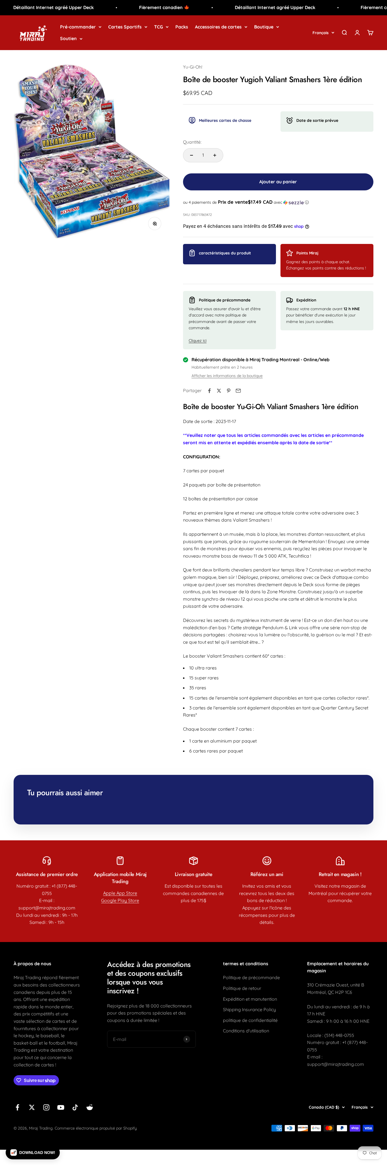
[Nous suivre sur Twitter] (32, 1107)
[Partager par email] (238, 391)
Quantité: (192, 142)
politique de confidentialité (250, 1020)
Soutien (68, 38)
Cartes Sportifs (125, 26)
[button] (278, 202)
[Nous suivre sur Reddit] (89, 1107)
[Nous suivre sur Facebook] (17, 1107)
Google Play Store (120, 900)
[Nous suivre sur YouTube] (61, 1107)
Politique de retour (242, 988)
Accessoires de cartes (218, 26)
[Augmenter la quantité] (215, 155)
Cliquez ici (198, 340)
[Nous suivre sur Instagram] (46, 1107)
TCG (158, 26)
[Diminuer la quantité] (191, 155)
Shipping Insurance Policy (249, 1009)
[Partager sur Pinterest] (228, 391)
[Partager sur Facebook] (209, 391)
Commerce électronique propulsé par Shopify (96, 1128)
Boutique (263, 26)
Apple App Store (120, 893)
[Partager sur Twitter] (219, 391)
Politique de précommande (251, 977)
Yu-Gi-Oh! (192, 67)
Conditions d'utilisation (246, 1031)
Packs (181, 26)
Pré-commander (78, 26)
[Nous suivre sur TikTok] (75, 1107)
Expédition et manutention (250, 999)
